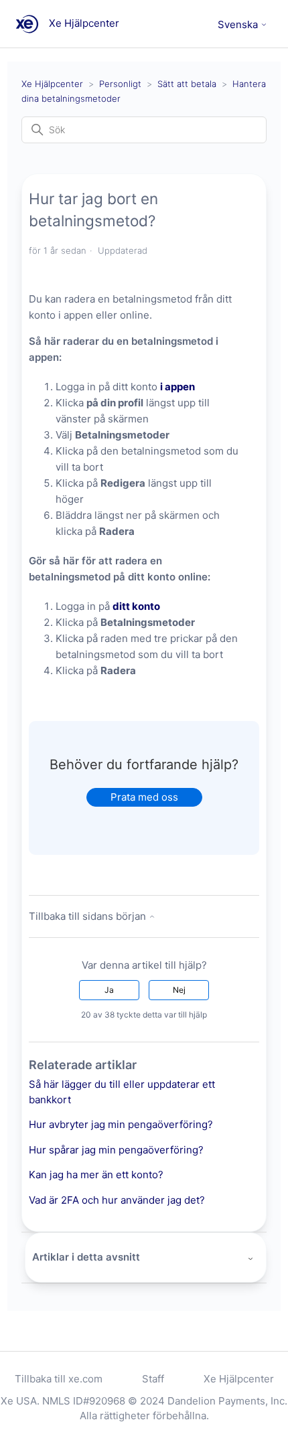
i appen (177, 386)
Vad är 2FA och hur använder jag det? (117, 1200)
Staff (153, 1378)
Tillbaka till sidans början (89, 916)
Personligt (120, 83)
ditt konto (136, 606)
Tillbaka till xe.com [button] (58, 1378)
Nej (179, 990)
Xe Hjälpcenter (52, 83)
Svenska (239, 24)
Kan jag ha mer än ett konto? (96, 1174)
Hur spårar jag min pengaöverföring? (116, 1149)
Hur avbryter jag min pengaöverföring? (121, 1124)
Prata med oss (144, 797)
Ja (109, 990)
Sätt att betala (186, 83)
